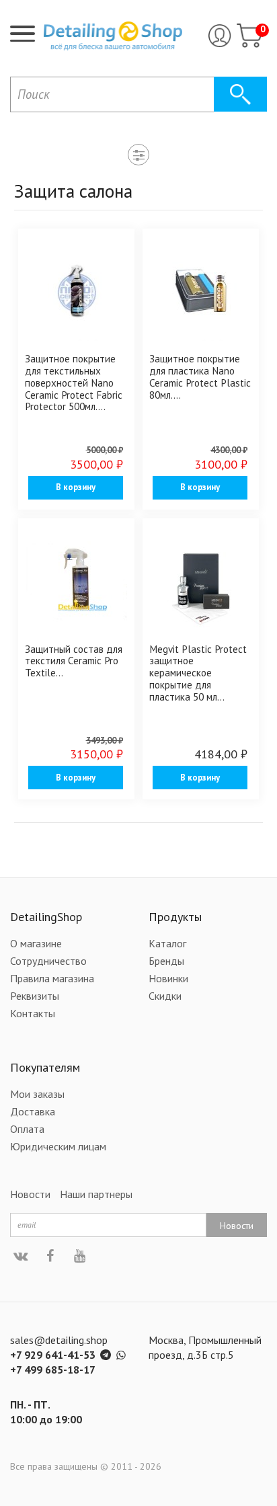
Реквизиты (34, 995)
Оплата (27, 1129)
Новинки (168, 978)
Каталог (167, 943)
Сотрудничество (48, 960)
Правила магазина (52, 978)
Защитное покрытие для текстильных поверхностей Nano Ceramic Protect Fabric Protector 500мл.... (73, 382)
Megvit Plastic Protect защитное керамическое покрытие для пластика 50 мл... (198, 672)
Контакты (32, 1013)
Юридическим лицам (58, 1146)
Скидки (165, 995)
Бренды (166, 960)
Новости (30, 1194)
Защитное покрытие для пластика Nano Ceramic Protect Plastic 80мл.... (200, 376)
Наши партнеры (96, 1194)
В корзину (75, 487)
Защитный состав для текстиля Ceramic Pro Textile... (73, 660)
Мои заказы (37, 1094)
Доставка (32, 1111)
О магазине (36, 943)
